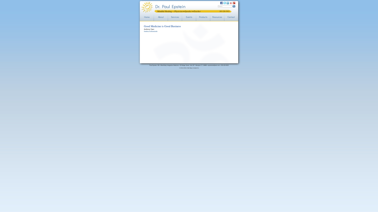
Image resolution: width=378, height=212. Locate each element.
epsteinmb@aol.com (214, 65)
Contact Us (196, 68)
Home (147, 17)
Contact (231, 17)
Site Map (189, 68)
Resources (217, 17)
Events (189, 17)
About (161, 17)
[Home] (147, 7)
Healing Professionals (150, 31)
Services (175, 17)
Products (203, 17)
